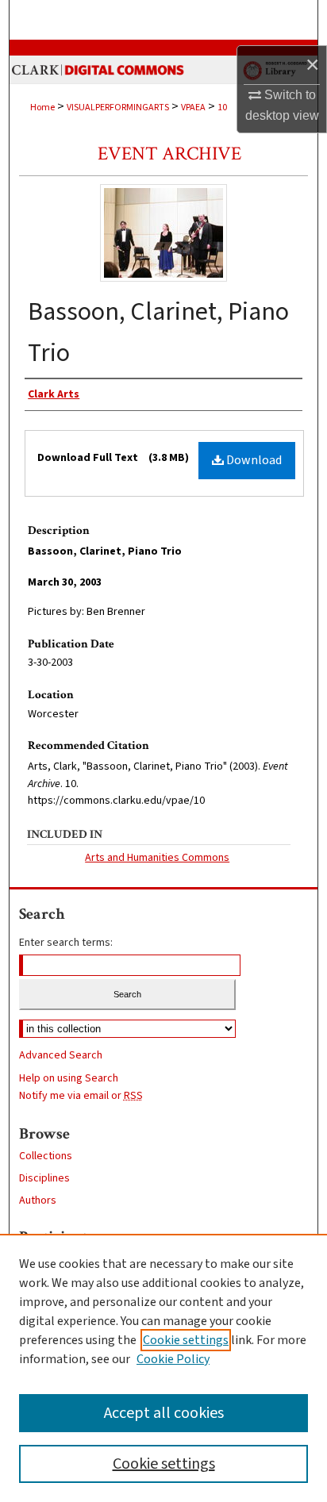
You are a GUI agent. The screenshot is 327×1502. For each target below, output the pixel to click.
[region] (163, 1368)
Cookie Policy (173, 1359)
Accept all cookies (164, 1413)
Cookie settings (186, 1340)
